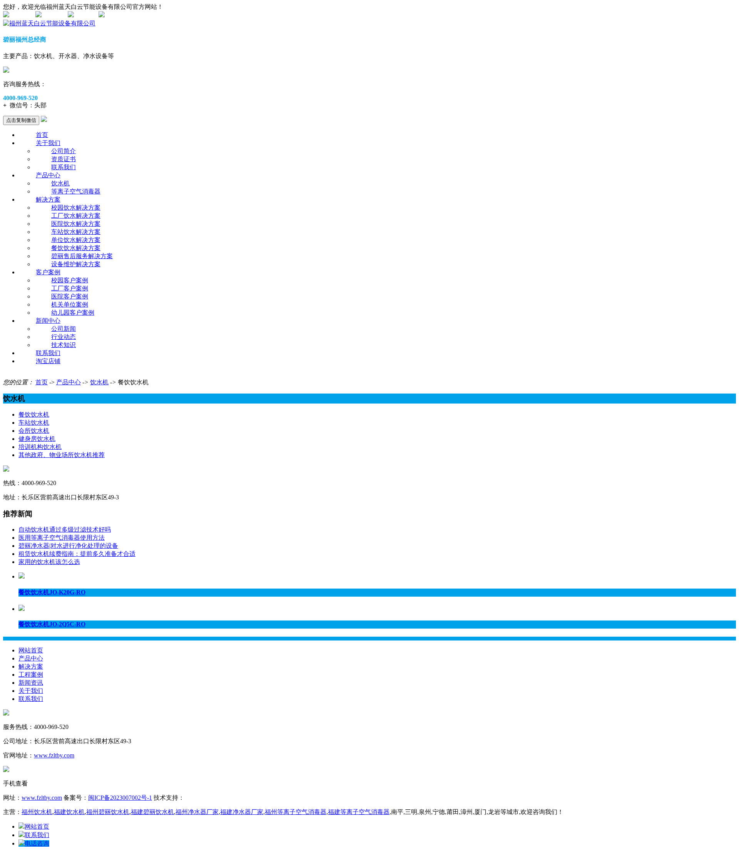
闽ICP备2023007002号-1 (120, 797)
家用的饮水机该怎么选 (49, 562)
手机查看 (86, 15)
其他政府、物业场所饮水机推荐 (61, 455)
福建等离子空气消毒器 (359, 812)
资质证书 (63, 159)
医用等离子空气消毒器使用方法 (61, 537)
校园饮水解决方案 (75, 207)
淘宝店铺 (48, 361)
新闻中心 (48, 320)
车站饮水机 (33, 422)
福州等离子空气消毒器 (295, 812)
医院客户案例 (69, 296)
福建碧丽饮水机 (152, 812)
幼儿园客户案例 (72, 312)
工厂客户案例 (69, 288)
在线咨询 (54, 15)
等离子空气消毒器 (75, 191)
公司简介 (63, 151)
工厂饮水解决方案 (75, 215)
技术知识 (63, 345)
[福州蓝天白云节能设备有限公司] (49, 23)
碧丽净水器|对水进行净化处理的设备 (68, 545)
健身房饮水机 (36, 438)
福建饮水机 (69, 812)
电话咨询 (37, 843)
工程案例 (30, 674)
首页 (42, 135)
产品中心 (48, 175)
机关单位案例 (69, 304)
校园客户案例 (69, 280)
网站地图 (21, 15)
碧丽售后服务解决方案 (82, 256)
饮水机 (60, 183)
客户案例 (48, 272)
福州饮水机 (37, 812)
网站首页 (30, 650)
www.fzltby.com (54, 755)
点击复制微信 (21, 120)
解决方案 (48, 199)
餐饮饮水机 (33, 414)
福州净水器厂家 (197, 812)
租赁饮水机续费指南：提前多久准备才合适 (76, 553)
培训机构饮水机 (40, 447)
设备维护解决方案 (75, 264)
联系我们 (63, 167)
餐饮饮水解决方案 (75, 248)
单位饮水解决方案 (75, 240)
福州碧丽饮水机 (107, 812)
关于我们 (48, 143)
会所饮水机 (33, 430)
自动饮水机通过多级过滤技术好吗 (64, 529)
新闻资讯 (30, 682)
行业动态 (63, 337)
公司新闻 (63, 328)
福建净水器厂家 (241, 812)
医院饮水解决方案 (75, 223)
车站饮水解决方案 (75, 232)
